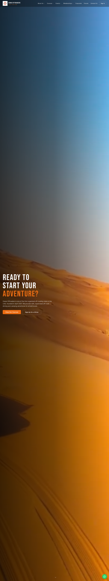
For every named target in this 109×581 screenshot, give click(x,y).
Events (58, 3)
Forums (86, 3)
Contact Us (94, 3)
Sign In (103, 3)
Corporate (78, 3)
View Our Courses (11, 312)
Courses (49, 3)
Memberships (67, 3)
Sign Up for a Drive (31, 312)
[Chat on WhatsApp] (104, 576)
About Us (40, 3)
